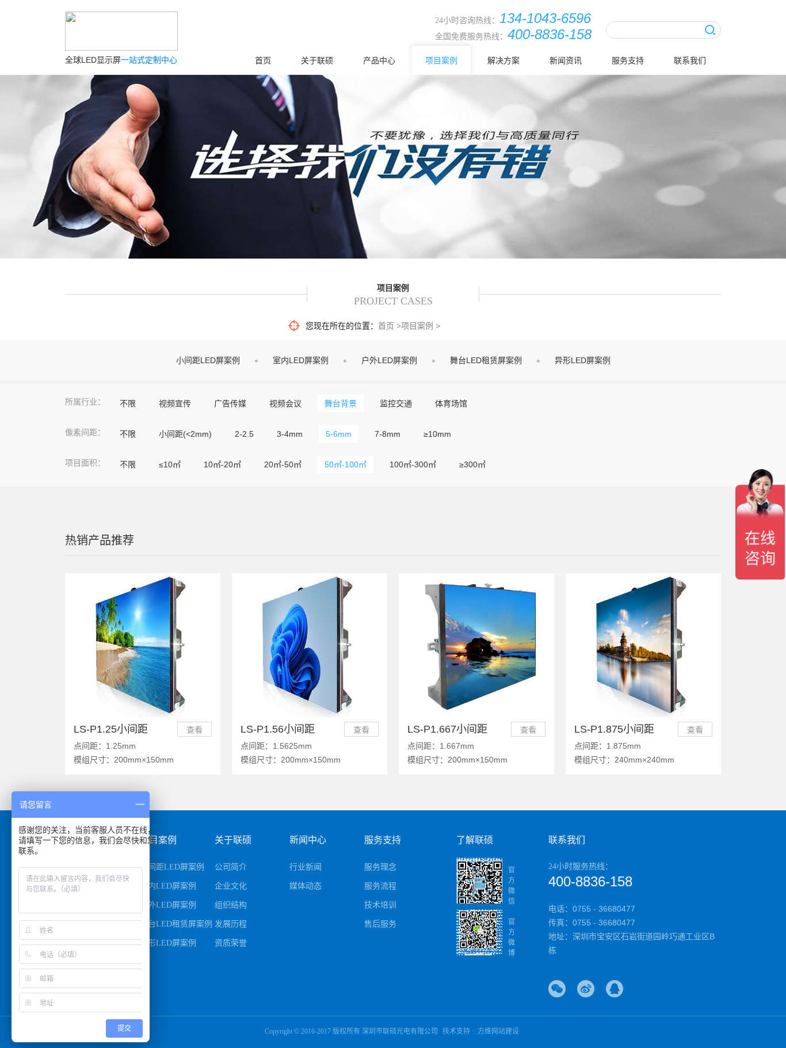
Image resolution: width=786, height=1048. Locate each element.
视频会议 (285, 403)
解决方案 (503, 60)
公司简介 (231, 867)
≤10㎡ (170, 464)
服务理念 (380, 867)
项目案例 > (420, 325)
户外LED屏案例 (389, 360)
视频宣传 (175, 403)
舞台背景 (341, 403)
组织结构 (231, 905)
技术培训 (380, 905)
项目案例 (441, 60)
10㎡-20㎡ (222, 464)
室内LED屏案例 (301, 360)
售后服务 (380, 924)
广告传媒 (230, 403)
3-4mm (290, 434)
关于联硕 (317, 60)
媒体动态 (305, 886)
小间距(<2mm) (185, 434)
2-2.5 (244, 434)
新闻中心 (307, 840)
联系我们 (690, 60)
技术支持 (456, 1031)
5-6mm (339, 434)
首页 (263, 60)
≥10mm (437, 434)
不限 (128, 403)
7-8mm (387, 434)
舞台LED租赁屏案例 (486, 360)
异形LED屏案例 (583, 360)
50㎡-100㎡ (346, 464)
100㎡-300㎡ (413, 464)
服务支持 (628, 60)
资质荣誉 (231, 943)
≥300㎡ (472, 464)
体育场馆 (451, 403)
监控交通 (396, 403)
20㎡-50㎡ (283, 464)
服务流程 (380, 886)
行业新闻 (305, 867)
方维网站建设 (498, 1031)
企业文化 (231, 886)
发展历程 (231, 924)
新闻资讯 (566, 60)
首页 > (389, 325)
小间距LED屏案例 (208, 360)
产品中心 (379, 60)
